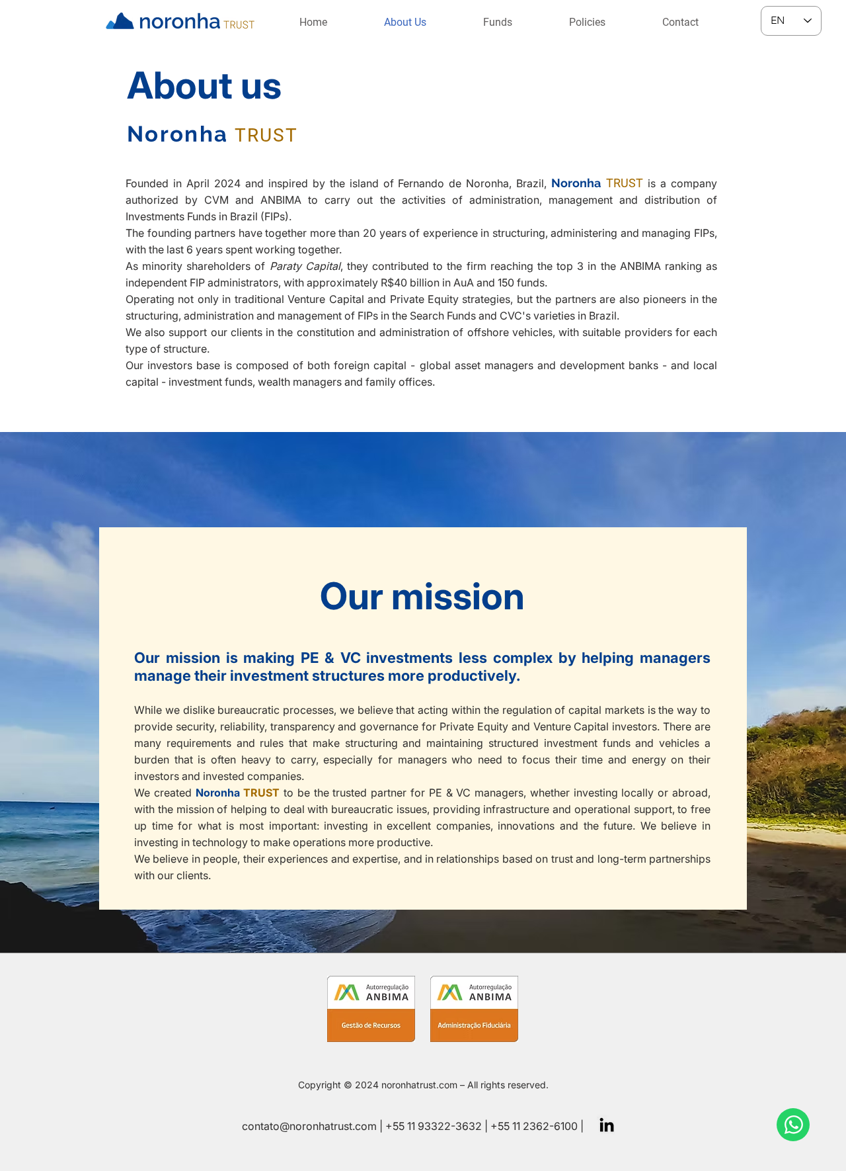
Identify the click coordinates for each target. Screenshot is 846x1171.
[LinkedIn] (607, 1125)
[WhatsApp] (793, 1124)
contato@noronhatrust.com (309, 1126)
